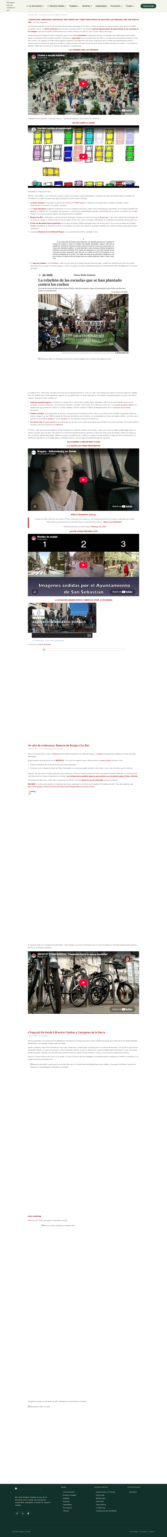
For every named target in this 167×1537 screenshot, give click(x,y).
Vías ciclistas (44, 1036)
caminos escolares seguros (124, 405)
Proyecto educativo (50, 422)
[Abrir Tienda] (133, 6)
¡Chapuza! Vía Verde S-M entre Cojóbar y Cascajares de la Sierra (66, 1032)
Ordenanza (56, 754)
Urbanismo (64, 15)
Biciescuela (104, 217)
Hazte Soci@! (148, 6)
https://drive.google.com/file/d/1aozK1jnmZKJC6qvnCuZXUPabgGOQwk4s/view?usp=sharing (61, 786)
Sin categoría (57, 15)
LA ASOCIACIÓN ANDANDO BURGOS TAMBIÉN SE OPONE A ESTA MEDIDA (83, 600)
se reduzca (122, 266)
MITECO (59, 424)
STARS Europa (79, 203)
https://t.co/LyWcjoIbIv (112, 521)
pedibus (51, 418)
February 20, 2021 (99, 526)
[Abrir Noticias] (91, 6)
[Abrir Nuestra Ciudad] (65, 6)
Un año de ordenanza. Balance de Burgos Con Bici (58, 745)
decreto (100, 754)
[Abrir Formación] (121, 6)
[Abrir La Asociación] (43, 6)
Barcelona (55, 263)
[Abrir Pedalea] (78, 6)
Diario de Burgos (45, 644)
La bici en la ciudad (46, 15)
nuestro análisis (105, 760)
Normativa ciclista (58, 749)
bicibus (64, 418)
